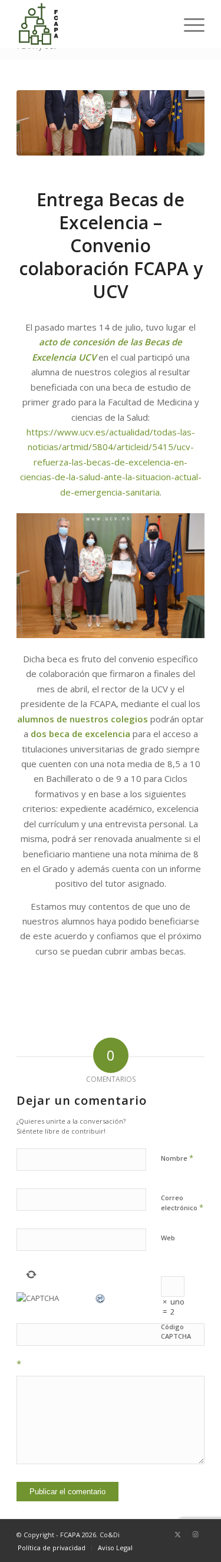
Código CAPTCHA (176, 1331)
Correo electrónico (182, 1203)
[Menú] (188, 24)
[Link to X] (178, 1534)
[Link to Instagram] (195, 1534)
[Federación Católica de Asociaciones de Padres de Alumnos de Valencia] (92, 24)
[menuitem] (188, 24)
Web (168, 1237)
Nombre (177, 1157)
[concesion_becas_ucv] (110, 123)
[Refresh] (100, 1298)
